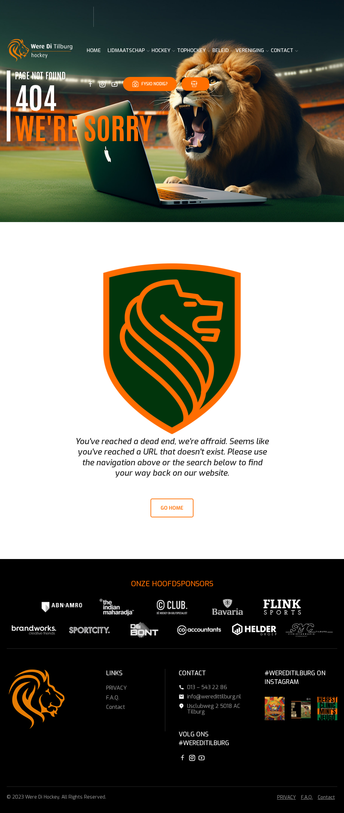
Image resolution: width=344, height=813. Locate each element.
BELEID (220, 50)
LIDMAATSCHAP (126, 50)
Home (94, 50)
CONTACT (282, 50)
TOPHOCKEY (191, 50)
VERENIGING (249, 50)
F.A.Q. (112, 697)
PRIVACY (116, 687)
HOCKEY (161, 50)
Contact (115, 707)
